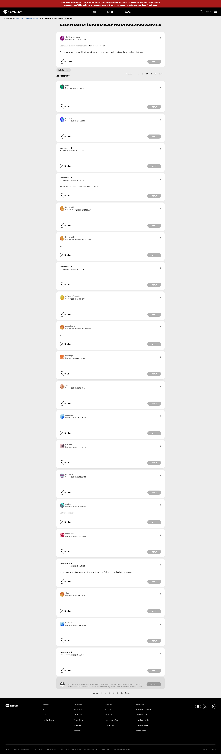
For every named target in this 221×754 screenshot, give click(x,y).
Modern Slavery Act (91, 749)
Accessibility (76, 749)
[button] (160, 38)
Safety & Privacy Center (21, 749)
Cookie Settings (51, 749)
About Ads (65, 749)
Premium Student (143, 725)
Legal (7, 749)
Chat (110, 12)
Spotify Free (141, 730)
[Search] (201, 11)
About (45, 709)
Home (16, 18)
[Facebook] (212, 706)
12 (155, 74)
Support (108, 709)
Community (15, 12)
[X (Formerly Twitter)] (205, 706)
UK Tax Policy (106, 749)
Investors (77, 725)
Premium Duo (141, 714)
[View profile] (62, 38)
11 (151, 74)
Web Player (109, 714)
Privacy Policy (37, 749)
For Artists (78, 709)
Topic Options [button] (63, 70)
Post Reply (154, 684)
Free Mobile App (111, 720)
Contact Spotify (111, 725)
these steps (125, 5)
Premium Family (142, 720)
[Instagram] (198, 706)
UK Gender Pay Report (122, 749)
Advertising (78, 720)
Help (93, 12)
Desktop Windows (32, 18)
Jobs (45, 714)
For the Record (48, 720)
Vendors (77, 730)
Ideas (127, 12)
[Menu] (216, 11)
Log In (208, 11)
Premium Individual (143, 709)
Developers (78, 714)
